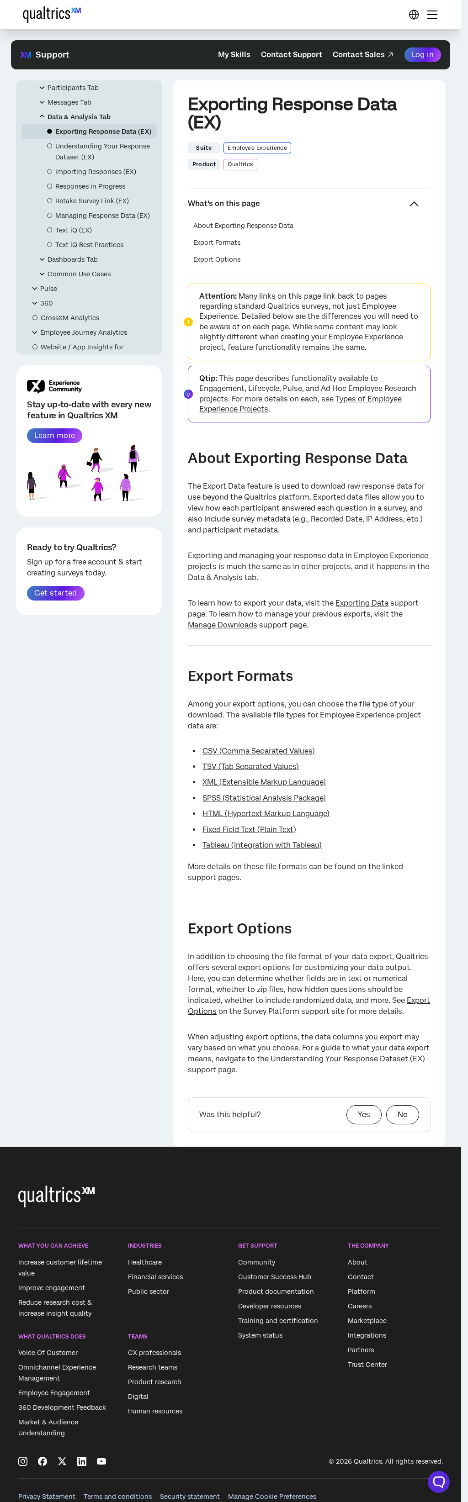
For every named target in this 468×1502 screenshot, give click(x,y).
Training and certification (278, 1320)
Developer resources (269, 1306)
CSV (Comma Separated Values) (258, 751)
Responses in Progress (90, 186)
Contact (361, 1277)
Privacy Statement (46, 1496)
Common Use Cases (79, 274)
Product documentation (276, 1291)
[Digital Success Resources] (413, 14)
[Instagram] (22, 1461)
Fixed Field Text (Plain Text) (249, 829)
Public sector (148, 1291)
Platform (361, 1291)
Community (256, 1262)
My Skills (234, 54)
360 (46, 303)
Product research (154, 1382)
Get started (55, 593)
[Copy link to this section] (180, 459)
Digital (138, 1396)
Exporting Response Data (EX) (103, 131)
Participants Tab (73, 87)
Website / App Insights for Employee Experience (82, 352)
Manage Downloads (222, 625)
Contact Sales (359, 54)
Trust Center (367, 1364)
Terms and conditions (118, 1496)
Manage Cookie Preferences (272, 1496)
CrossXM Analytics (70, 317)
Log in (423, 54)
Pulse (48, 288)
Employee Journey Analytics (83, 332)
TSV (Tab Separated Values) (250, 766)
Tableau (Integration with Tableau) (262, 845)
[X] (62, 1461)
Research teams (152, 1367)
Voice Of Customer (48, 1352)
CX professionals (154, 1352)
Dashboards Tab (73, 259)
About (357, 1262)
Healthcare (145, 1262)
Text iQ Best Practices (89, 244)
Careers (360, 1306)
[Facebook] (42, 1461)
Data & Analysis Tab (79, 117)
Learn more (54, 435)
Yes (364, 1114)
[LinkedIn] (81, 1461)
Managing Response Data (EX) (102, 215)
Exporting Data (361, 603)
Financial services (155, 1277)
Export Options (216, 259)
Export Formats (216, 242)
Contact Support (291, 54)
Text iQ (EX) (73, 230)
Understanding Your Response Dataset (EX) (102, 151)
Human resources (155, 1411)
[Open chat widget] (439, 1482)
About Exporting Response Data (243, 225)
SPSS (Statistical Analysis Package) (264, 798)
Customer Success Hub (274, 1277)
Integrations (367, 1335)
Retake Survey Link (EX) (92, 201)
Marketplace (367, 1320)
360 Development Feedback (62, 1407)
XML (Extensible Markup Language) (264, 782)
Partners (361, 1350)
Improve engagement (51, 1287)
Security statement (190, 1496)
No (403, 1114)
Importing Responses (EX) (95, 171)
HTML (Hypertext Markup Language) (266, 813)
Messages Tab (69, 102)
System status (260, 1335)
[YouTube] (101, 1461)
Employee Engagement (54, 1393)
